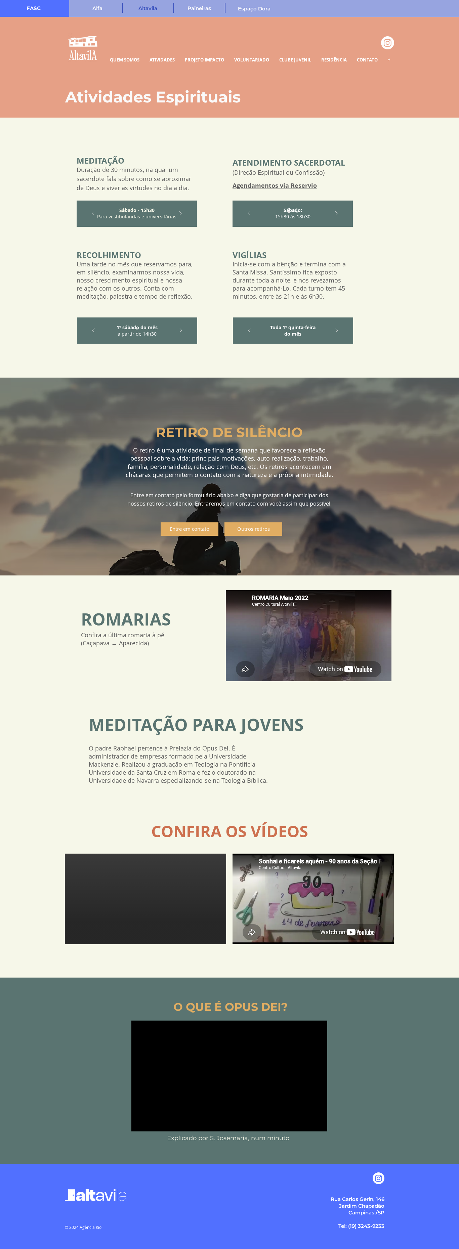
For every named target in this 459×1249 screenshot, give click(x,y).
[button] (199, 8)
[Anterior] (93, 214)
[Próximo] (180, 214)
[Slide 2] (297, 212)
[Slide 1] (137, 329)
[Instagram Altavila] (378, 1178)
